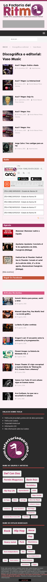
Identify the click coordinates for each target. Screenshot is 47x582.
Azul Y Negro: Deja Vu (24, 96)
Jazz (23, 552)
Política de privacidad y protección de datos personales (24, 418)
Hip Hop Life (9, 490)
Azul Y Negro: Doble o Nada (26, 65)
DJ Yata (6, 500)
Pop (29, 547)
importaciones (35, 68)
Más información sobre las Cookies (17, 429)
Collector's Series (35, 504)
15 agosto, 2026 (21, 328)
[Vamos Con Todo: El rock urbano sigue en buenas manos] (8, 383)
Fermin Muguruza (13, 480)
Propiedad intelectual (12, 423)
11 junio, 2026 (21, 385)
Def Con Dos (12, 473)
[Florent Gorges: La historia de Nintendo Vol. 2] (8, 354)
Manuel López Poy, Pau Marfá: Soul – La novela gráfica (29, 312)
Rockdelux (31, 485)
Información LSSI (10, 426)
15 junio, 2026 (21, 372)
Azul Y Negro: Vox (22, 111)
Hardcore (31, 552)
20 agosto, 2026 (21, 304)
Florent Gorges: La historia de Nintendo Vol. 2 (27, 352)
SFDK (34, 490)
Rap (30, 536)
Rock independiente (11, 552)
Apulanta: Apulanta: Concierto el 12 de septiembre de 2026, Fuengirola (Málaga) (29, 247)
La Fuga (23, 500)
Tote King (26, 517)
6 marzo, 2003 (21, 149)
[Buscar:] (24, 39)
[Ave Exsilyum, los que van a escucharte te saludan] (8, 396)
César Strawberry (19, 509)
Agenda (7, 225)
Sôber (15, 500)
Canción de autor (27, 560)
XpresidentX (24, 490)
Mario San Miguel (35, 500)
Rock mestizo (14, 560)
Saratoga (34, 517)
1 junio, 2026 (20, 399)
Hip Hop (19, 531)
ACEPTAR (25, 580)
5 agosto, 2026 (21, 357)
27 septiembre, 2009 (23, 100)
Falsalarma (7, 509)
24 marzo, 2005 (21, 114)
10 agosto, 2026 (21, 343)
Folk (5, 560)
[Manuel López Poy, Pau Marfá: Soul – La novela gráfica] (8, 314)
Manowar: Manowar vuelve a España (28, 232)
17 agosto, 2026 (21, 317)
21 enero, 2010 (21, 84)
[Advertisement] (25, 23)
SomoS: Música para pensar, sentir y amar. (29, 299)
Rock (7, 531)
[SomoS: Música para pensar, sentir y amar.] (8, 301)
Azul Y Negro (31, 509)
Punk (22, 542)
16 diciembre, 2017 (22, 68)
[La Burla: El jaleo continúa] (8, 328)
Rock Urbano (25, 564)
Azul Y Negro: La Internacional (27, 81)
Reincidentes (31, 513)
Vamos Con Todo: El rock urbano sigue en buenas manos (28, 381)
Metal (31, 530)
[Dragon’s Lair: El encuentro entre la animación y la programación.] (8, 341)
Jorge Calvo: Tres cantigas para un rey (29, 144)
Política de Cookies (11, 420)
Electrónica (32, 542)
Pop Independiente (34, 556)
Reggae (35, 564)
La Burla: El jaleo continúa (25, 324)
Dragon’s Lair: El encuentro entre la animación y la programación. (29, 339)
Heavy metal (10, 542)
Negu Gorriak (37, 495)
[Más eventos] (8, 272)
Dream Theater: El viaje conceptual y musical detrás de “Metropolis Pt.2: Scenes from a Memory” (29, 367)
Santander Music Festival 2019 (12, 517)
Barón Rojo (32, 480)
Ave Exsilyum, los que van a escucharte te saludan (26, 394)
